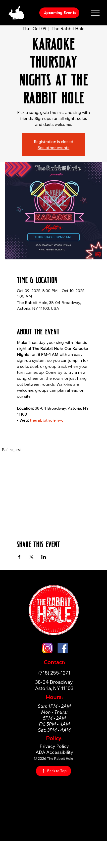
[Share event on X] (31, 557)
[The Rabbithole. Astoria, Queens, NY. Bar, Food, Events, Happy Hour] (62, 648)
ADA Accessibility (54, 752)
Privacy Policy (54, 746)
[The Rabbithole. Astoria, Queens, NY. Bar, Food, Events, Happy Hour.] (47, 648)
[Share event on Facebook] (19, 557)
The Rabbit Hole (60, 758)
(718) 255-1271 (54, 673)
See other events (53, 147)
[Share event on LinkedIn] (43, 557)
